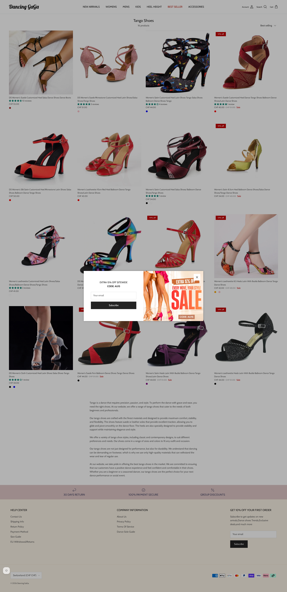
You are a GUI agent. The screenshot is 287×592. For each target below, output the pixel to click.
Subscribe (114, 305)
